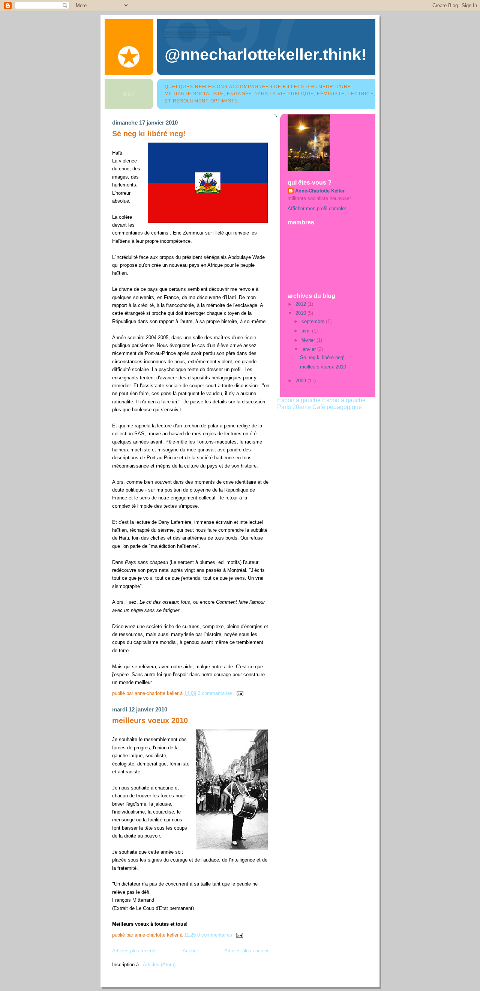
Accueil (191, 950)
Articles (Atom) (159, 964)
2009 (302, 380)
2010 (302, 313)
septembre (314, 321)
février (309, 340)
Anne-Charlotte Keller (320, 191)
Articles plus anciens (247, 950)
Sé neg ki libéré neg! (149, 133)
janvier (309, 349)
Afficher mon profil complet (317, 208)
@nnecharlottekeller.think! (265, 54)
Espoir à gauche (299, 400)
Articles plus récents (134, 950)
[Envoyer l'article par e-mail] (238, 693)
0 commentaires (215, 693)
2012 (302, 304)
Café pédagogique (337, 407)
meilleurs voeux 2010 (150, 720)
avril (307, 331)
